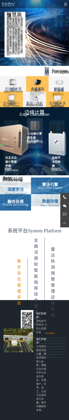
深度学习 (16, 189)
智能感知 (46, 72)
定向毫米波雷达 (57, 103)
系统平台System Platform (34, 230)
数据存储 (50, 201)
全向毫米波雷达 (13, 89)
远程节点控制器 (56, 161)
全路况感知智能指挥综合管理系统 (36, 282)
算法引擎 (50, 184)
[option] (35, 344)
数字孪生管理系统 (50, 333)
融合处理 (16, 201)
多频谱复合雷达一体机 (37, 90)
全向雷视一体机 (11, 103)
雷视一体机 (34, 103)
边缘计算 (34, 112)
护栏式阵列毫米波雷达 (59, 90)
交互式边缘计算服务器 (11, 161)
